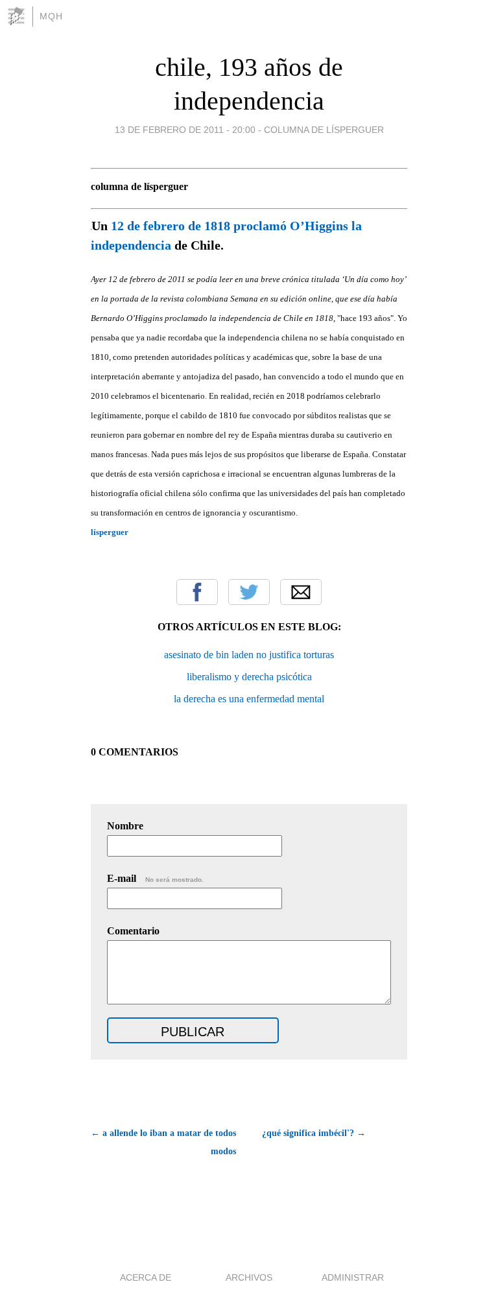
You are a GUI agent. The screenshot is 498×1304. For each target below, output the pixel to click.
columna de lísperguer (324, 129)
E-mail (155, 878)
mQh (51, 16)
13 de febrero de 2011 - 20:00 (185, 129)
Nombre (125, 825)
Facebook (197, 592)
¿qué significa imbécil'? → (314, 1133)
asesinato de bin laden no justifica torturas (249, 654)
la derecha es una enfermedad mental (249, 698)
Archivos (249, 1277)
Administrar (353, 1277)
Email (301, 592)
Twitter (249, 592)
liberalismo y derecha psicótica (249, 676)
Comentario (133, 930)
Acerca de (145, 1277)
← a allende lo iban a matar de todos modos (163, 1142)
